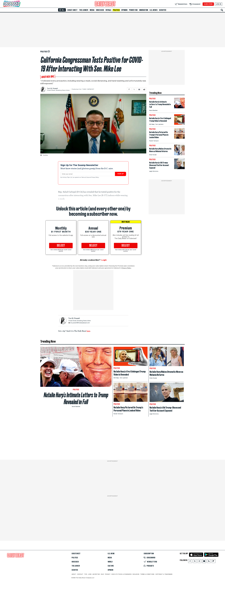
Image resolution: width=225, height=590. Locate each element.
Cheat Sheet (72, 10)
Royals (108, 10)
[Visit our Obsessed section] (19, 4)
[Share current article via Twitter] (134, 89)
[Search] (222, 10)
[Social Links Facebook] (190, 561)
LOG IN (218, 4)
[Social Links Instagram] (199, 561)
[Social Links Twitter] (195, 561)
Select (61, 245)
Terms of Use (85, 177)
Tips (85, 574)
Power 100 (133, 10)
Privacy (107, 574)
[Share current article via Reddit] (144, 89)
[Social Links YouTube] (204, 561)
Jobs (90, 574)
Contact (80, 574)
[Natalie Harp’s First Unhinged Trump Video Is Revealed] (179, 124)
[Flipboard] (213, 561)
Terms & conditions (147, 574)
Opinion (124, 10)
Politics (116, 10)
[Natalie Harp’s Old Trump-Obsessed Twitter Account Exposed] (179, 168)
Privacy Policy (95, 177)
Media (92, 10)
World (110, 562)
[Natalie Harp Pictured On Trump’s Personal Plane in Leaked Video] (179, 138)
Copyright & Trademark (163, 574)
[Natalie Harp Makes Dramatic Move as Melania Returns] (179, 155)
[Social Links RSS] (209, 561)
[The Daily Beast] (105, 4)
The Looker (83, 10)
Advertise (96, 574)
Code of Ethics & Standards (121, 574)
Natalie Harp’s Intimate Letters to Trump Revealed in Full (76, 398)
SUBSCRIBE (208, 4)
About (74, 574)
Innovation (143, 10)
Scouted (162, 10)
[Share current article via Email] (139, 89)
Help (102, 574)
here (88, 331)
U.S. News (153, 10)
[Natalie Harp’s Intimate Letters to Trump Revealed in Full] (179, 108)
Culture (111, 566)
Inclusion (136, 574)
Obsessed (100, 10)
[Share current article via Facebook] (129, 89)
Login (104, 260)
